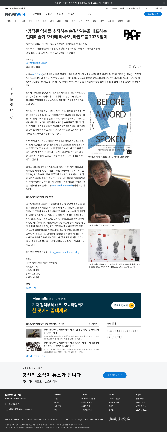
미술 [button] (134, 331)
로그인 (148, 8)
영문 (129, 21)
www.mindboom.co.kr (62, 185)
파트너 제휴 (64, 419)
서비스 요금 (85, 406)
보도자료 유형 (114, 402)
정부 (102, 21)
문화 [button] (126, 331)
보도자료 (37, 14)
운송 (66, 21)
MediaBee (98, 419)
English (81, 419)
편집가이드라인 (27, 419)
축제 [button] (118, 331)
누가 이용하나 (86, 410)
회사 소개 (8, 419)
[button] (130, 67)
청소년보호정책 (53, 419)
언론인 (71, 14)
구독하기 (93, 323)
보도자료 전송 (141, 406)
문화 (30, 21)
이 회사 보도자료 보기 (35, 356)
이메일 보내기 (33, 277)
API (91, 419)
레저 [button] (110, 331)
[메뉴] (7, 8)
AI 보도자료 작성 (133, 8)
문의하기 (29, 409)
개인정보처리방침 (40, 419)
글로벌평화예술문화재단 (38, 63)
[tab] (66, 394)
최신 (9, 21)
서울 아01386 (20, 427)
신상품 (120, 21)
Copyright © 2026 (84, 427)
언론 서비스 (140, 399)
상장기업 (110, 21)
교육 (80, 21)
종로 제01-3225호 (76, 425)
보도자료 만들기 (114, 399)
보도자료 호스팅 (142, 410)
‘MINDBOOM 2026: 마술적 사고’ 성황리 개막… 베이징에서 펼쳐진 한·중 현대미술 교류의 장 (71, 344)
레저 (73, 21)
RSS (62, 323)
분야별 (56, 402)
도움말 (115, 8)
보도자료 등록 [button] (14, 404)
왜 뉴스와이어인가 (88, 399)
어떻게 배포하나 (87, 402)
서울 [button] (118, 336)
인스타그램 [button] (31, 287)
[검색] (90, 14)
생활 (37, 21)
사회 (87, 21)
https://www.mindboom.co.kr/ (64, 252)
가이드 (60, 14)
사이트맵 (73, 419)
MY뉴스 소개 (140, 402)
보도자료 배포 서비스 (18, 8)
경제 (51, 21)
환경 (95, 21)
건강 (44, 21)
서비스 (49, 14)
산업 (23, 21)
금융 (59, 21)
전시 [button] (110, 336)
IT (16, 21)
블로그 (106, 8)
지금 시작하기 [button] (114, 375)
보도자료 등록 (153, 14)
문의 (122, 8)
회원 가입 (158, 8)
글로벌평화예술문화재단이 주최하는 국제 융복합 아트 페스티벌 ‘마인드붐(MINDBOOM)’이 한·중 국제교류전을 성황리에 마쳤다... (71, 337)
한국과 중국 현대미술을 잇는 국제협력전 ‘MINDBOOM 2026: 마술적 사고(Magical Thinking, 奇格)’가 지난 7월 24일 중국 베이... (71, 350)
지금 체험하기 (105, 3)
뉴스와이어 (37, 74)
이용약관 (17, 419)
